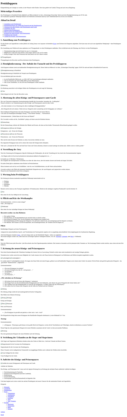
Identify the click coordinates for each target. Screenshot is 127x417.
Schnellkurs (11, 396)
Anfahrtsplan (11, 395)
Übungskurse (11, 393)
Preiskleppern (8, 390)
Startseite (10, 409)
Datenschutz (11, 406)
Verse (18, 235)
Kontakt (6, 402)
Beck (72, 236)
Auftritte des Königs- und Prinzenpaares (15, 36)
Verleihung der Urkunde (10, 35)
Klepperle (7, 387)
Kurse (54, 43)
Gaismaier (64, 236)
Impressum (11, 404)
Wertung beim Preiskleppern (12, 30)
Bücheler (58, 236)
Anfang (3, 412)
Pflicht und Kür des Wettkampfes (13, 31)
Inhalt (9, 407)
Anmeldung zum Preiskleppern (12, 24)
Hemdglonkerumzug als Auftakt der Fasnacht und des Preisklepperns (23, 25)
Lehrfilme (10, 398)
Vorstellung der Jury (9, 28)
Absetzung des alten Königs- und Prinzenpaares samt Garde (20, 27)
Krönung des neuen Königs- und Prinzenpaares (17, 33)
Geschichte (7, 388)
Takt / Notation (12, 401)
